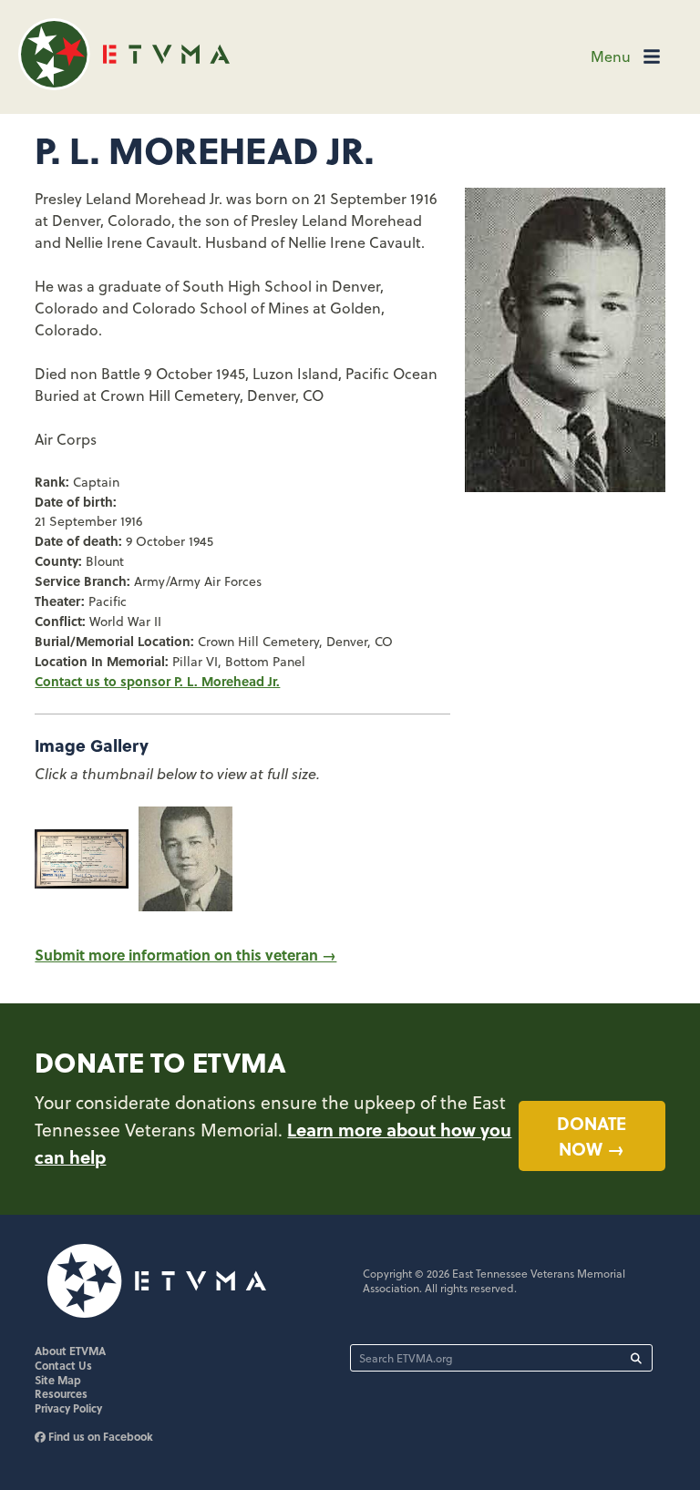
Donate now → (591, 1136)
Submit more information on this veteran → (185, 954)
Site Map (58, 1380)
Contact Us (63, 1365)
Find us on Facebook (99, 1436)
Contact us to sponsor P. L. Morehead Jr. (157, 681)
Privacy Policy (68, 1408)
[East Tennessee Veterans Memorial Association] (124, 84)
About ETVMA (70, 1350)
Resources (61, 1393)
